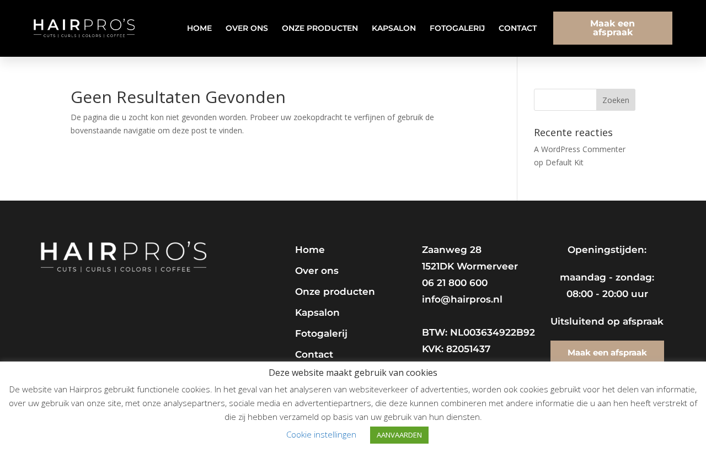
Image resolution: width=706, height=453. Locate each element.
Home (199, 28)
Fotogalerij (457, 28)
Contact (518, 28)
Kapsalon (394, 28)
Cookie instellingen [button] (321, 434)
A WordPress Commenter (579, 149)
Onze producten (320, 28)
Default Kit (564, 162)
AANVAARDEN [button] (399, 435)
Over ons (247, 28)
